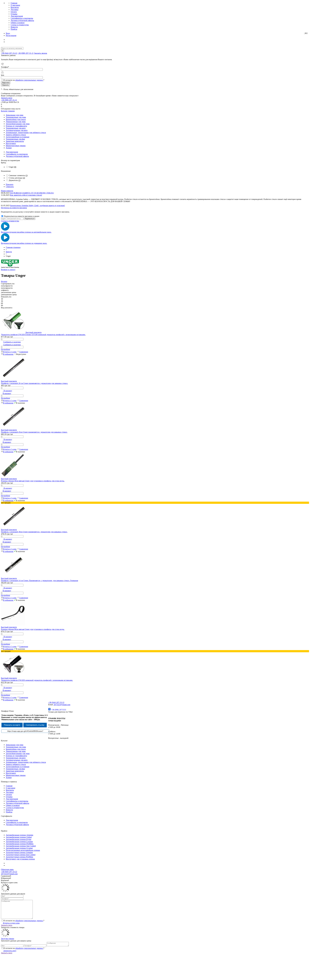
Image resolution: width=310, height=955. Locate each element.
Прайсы (14, 29)
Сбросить (10, 187)
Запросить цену (9, 951)
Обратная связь (7, 869)
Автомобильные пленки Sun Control (21, 846)
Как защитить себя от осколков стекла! (26, 195)
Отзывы (14, 14)
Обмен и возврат (18, 23)
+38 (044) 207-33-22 (9, 53)
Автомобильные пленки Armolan (19, 835)
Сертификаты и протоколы (22, 18)
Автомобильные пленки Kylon (18, 839)
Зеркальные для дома (14, 745)
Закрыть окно (6, 98)
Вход (8, 33)
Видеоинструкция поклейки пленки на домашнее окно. (24, 243)
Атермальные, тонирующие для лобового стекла (26, 762)
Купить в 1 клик (9, 352)
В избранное (8, 354)
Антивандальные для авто (16, 760)
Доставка (14, 9)
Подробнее (5, 349)
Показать (9, 184)
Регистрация (11, 35)
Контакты (15, 7)
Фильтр (4, 281)
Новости (14, 27)
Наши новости (7, 191)
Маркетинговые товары (16, 775)
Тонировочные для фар (15, 769)
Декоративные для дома (16, 751)
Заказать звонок (40, 53)
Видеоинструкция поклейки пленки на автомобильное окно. (26, 232)
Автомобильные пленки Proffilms (19, 844)
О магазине (15, 5)
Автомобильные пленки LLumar (19, 848)
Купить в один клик (11, 923)
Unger (12, 167)
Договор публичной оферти (17, 156)
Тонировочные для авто (16, 758)
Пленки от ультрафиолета (16, 756)
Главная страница (13, 247)
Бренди (9, 252)
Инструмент (11, 773)
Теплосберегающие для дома (18, 753)
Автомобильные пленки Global (19, 837)
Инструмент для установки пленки (20, 859)
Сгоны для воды (17, 178)
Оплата (14, 12)
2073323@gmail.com (62, 705)
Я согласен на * (23, 921)
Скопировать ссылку (35, 725)
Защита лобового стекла (16, 764)
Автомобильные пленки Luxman (19, 842)
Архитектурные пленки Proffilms (19, 857)
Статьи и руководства (20, 25)
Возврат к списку (8, 270)
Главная (14, 3)
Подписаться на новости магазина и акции (21, 216)
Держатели (14, 180)
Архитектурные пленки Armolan (19, 852)
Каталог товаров (8, 111)
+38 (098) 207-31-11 (26, 53)
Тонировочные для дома (16, 747)
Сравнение (23, 352)
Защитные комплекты (15, 771)
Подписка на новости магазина (14, 208)
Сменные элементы (18, 175)
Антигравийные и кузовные (17, 767)
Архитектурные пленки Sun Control (20, 855)
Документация (17, 16)
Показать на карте (12, 725)
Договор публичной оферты (22, 20)
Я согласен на (23, 80)
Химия (9, 777)
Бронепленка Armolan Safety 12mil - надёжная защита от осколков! (37, 205)
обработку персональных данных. (29, 80)
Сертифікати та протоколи (17, 154)
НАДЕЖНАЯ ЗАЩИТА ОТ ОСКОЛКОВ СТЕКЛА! (32, 193)
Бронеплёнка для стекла (16, 749)
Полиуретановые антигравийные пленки (23, 850)
